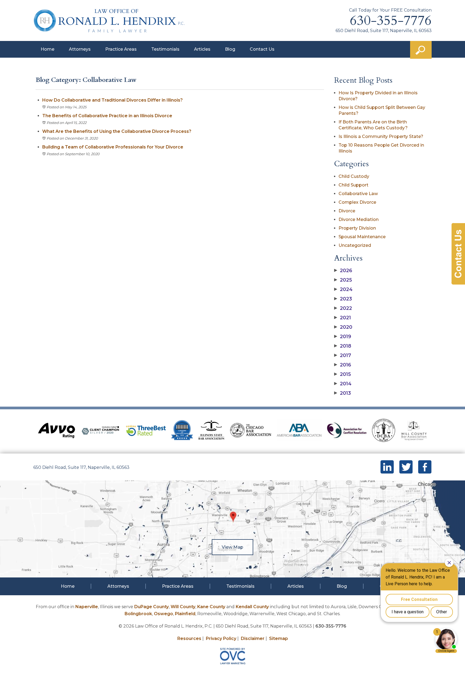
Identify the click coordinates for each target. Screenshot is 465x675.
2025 (343, 280)
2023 (343, 299)
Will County (183, 606)
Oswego (163, 613)
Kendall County (252, 606)
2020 (343, 327)
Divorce (347, 210)
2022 (343, 308)
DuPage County (151, 606)
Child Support (353, 185)
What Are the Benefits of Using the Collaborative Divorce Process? (116, 131)
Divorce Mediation (359, 219)
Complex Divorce (357, 202)
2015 (342, 374)
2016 (342, 365)
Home (47, 49)
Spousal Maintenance (362, 236)
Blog (230, 49)
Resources (189, 638)
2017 (342, 355)
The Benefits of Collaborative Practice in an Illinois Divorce (107, 115)
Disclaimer (253, 638)
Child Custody (354, 176)
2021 (342, 317)
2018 (342, 346)
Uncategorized (355, 245)
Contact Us (262, 49)
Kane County (211, 606)
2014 (342, 383)
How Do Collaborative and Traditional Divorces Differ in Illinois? (112, 100)
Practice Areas (121, 49)
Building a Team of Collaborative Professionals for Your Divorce (112, 147)
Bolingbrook (138, 613)
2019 (342, 336)
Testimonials (165, 49)
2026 (343, 270)
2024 (343, 289)
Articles (202, 49)
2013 (342, 393)
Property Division (357, 228)
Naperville (86, 606)
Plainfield (185, 613)
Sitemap (278, 638)
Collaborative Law (358, 193)
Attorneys (80, 49)
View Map (232, 547)
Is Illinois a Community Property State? (381, 136)
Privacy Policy (221, 638)
